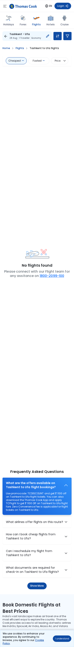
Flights (36, 24)
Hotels (50, 24)
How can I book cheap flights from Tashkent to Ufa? (31, 536)
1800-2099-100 (52, 275)
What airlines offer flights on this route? (34, 522)
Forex (23, 24)
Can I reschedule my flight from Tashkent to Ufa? (29, 553)
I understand (62, 638)
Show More (37, 585)
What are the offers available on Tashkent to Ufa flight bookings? (31, 485)
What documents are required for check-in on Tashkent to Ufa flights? (32, 570)
